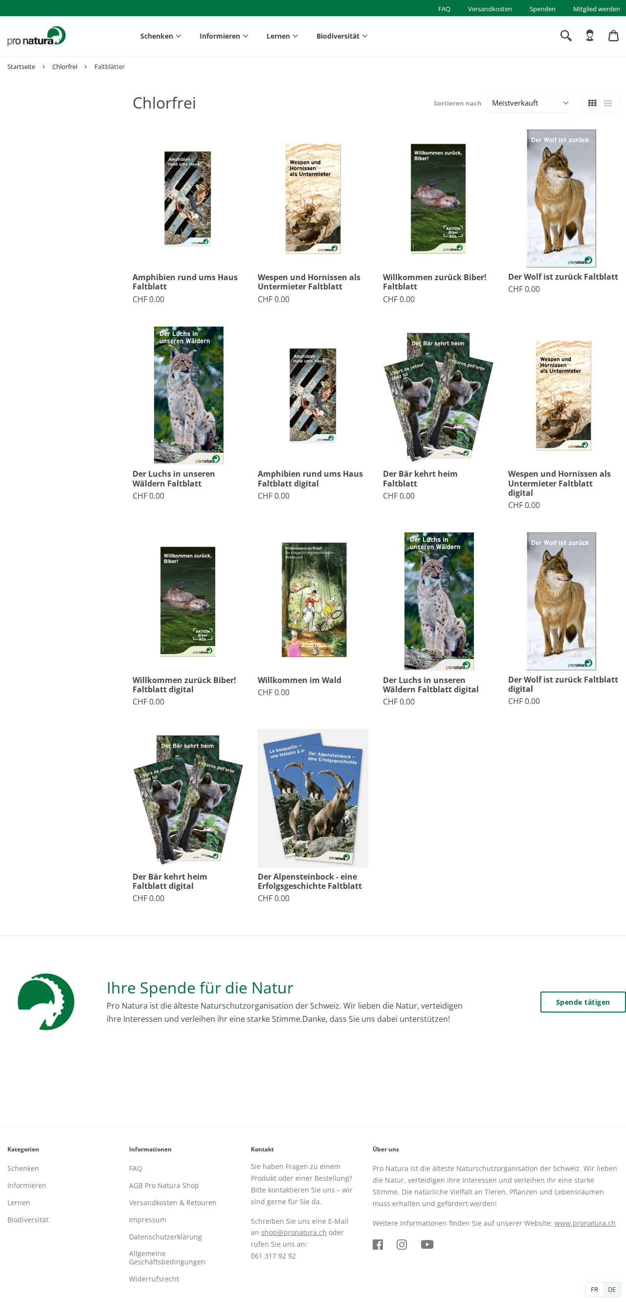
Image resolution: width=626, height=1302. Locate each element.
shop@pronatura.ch (294, 1232)
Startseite (21, 66)
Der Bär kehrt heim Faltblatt (420, 478)
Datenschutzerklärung (165, 1236)
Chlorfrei (64, 66)
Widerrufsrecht (154, 1278)
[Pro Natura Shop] (36, 36)
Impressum (147, 1219)
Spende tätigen (583, 1002)
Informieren (220, 36)
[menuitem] (590, 36)
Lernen (278, 36)
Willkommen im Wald (299, 680)
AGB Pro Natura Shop (164, 1185)
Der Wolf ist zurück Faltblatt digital (563, 684)
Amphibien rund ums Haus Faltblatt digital (310, 478)
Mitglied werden (596, 8)
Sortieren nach (458, 103)
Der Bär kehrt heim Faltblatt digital (170, 881)
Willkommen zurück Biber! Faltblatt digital (184, 685)
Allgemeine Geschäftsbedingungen (167, 1257)
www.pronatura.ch (585, 1223)
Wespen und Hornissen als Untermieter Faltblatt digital (559, 483)
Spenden (543, 8)
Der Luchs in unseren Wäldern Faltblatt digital (431, 685)
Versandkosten (490, 8)
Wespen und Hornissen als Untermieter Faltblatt (309, 282)
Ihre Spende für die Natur (200, 987)
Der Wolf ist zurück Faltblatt (563, 277)
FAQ (444, 8)
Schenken (156, 36)
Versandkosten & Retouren (173, 1202)
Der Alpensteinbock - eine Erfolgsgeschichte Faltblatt (310, 881)
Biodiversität (337, 36)
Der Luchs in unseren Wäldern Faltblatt (174, 478)
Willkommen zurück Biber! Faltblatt (435, 282)
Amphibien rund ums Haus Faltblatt (185, 282)
